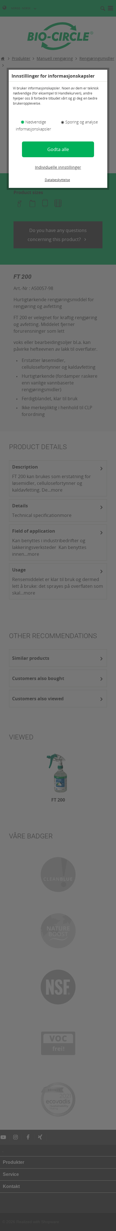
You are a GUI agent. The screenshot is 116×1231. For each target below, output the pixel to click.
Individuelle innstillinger (58, 167)
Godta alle (58, 149)
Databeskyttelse (57, 179)
